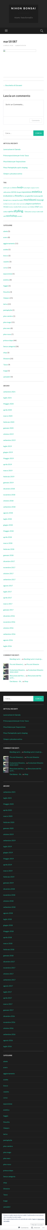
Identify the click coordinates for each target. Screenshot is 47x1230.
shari (37, 207)
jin (42, 196)
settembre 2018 (9, 507)
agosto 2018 (8, 513)
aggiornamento (9, 243)
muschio (10, 204)
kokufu (10, 200)
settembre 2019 (9, 440)
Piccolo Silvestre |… (17, 664)
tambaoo (33, 211)
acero (5, 188)
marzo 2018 (7, 543)
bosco (14, 188)
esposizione (27, 192)
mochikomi (30, 199)
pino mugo (7, 322)
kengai (5, 200)
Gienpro (6, 298)
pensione (22, 204)
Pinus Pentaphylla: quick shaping (15, 167)
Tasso (5, 364)
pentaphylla (7, 310)
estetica (37, 191)
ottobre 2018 (8, 501)
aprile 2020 (7, 410)
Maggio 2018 (8, 531)
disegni (19, 192)
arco (11, 187)
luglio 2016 (7, 646)
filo (13, 196)
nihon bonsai (23, 8)
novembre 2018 (9, 495)
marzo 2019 (7, 470)
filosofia (18, 196)
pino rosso (7, 334)
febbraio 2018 (8, 549)
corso (13, 192)
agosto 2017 (8, 586)
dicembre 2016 (9, 616)
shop (5, 352)
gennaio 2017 (8, 610)
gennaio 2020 (8, 428)
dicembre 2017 (9, 561)
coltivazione (7, 192)
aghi (8, 187)
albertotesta (20, 45)
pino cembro (8, 316)
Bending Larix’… (16, 659)
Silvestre (6, 358)
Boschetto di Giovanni (12, 85)
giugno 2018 (8, 525)
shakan (32, 207)
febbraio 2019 (8, 476)
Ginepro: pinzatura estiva (12, 174)
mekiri (21, 200)
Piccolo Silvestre (33, 664)
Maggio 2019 (8, 458)
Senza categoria (9, 346)
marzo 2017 (7, 604)
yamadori (19, 216)
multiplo (5, 204)
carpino (6, 262)
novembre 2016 (9, 622)
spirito (10, 211)
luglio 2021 (7, 398)
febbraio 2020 (8, 422)
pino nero (6, 328)
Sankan (11, 207)
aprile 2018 (7, 537)
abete (5, 231)
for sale (24, 196)
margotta (15, 200)
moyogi (40, 200)
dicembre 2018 (9, 489)
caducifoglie (27, 187)
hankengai (37, 196)
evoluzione (8, 196)
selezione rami (26, 207)
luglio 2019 (7, 446)
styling (18, 211)
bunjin (20, 187)
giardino (30, 196)
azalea (5, 249)
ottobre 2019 (8, 434)
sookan (5, 211)
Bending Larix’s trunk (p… (33, 659)
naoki (14, 204)
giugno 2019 (8, 452)
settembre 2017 (9, 579)
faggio (5, 286)
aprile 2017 (7, 598)
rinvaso (6, 207)
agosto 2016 (8, 640)
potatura (37, 203)
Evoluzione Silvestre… (18, 670)
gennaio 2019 (8, 482)
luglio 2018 (7, 519)
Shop (26, 681)
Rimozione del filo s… (17, 676)
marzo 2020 (7, 416)
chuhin (37, 187)
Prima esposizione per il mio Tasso (16, 155)
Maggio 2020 (8, 404)
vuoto (38, 211)
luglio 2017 (7, 592)
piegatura (29, 204)
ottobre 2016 (8, 628)
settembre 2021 (9, 392)
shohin (41, 207)
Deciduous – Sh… (16, 681)
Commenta (36, 120)
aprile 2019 (7, 464)
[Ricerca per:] (23, 133)
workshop (11, 215)
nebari (18, 204)
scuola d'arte (17, 207)
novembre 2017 (9, 567)
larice (5, 304)
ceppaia (33, 187)
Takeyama (28, 211)
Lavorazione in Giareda (11, 149)
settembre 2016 (9, 634)
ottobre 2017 (8, 573)
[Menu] (6, 31)
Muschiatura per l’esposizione (14, 161)
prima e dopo (8, 340)
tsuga (5, 371)
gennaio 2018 (8, 555)
